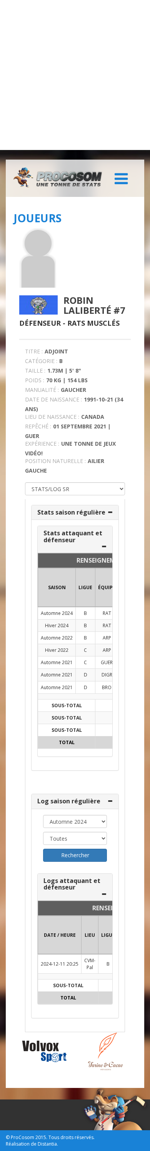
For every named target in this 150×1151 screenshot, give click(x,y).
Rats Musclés (93, 323)
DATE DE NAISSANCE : (53, 399)
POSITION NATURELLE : (55, 461)
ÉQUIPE (106, 587)
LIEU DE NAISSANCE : (52, 416)
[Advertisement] (75, 75)
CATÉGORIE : (41, 361)
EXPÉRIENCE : (42, 443)
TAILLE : (35, 370)
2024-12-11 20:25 (59, 964)
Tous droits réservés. (71, 1137)
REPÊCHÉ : (38, 426)
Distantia (47, 1144)
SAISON (57, 587)
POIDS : (34, 380)
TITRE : (34, 351)
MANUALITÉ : (42, 389)
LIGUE (85, 587)
